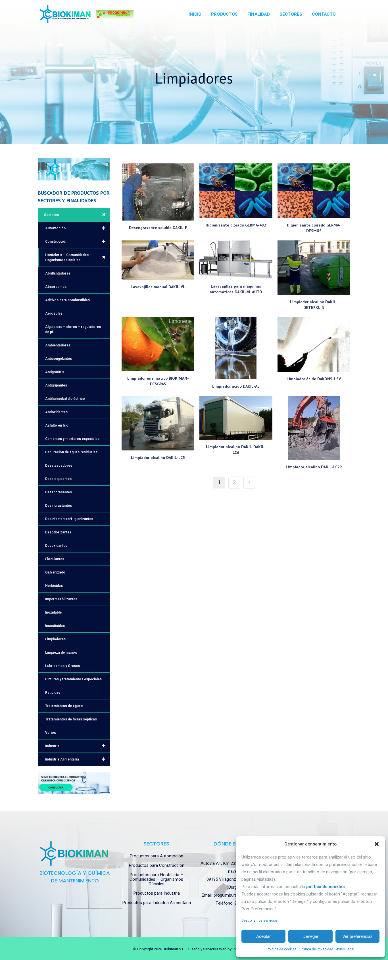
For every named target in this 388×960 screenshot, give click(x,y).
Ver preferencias (357, 936)
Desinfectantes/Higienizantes (69, 518)
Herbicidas (54, 585)
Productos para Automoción (156, 856)
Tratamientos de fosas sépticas (71, 719)
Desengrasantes (58, 492)
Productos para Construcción (156, 865)
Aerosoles (53, 313)
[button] (376, 844)
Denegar (310, 936)
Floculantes (54, 559)
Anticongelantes (58, 358)
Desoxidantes (56, 545)
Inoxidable (53, 612)
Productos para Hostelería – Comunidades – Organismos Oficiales (156, 879)
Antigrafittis (54, 372)
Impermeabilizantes (61, 599)
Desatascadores (58, 465)
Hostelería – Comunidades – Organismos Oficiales (68, 257)
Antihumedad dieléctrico (65, 398)
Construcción (56, 241)
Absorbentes (55, 286)
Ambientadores (57, 345)
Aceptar (263, 936)
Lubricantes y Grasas (62, 665)
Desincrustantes (58, 505)
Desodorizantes (58, 532)
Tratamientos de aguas (64, 705)
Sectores (51, 214)
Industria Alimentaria (62, 759)
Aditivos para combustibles (67, 300)
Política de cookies (282, 949)
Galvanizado (55, 572)
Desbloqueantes (58, 478)
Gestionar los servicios (259, 920)
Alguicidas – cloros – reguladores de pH (73, 329)
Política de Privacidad (316, 949)
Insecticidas (55, 625)
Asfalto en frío (56, 425)
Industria (52, 746)
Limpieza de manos (61, 652)
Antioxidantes (56, 412)
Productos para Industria (156, 893)
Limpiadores (55, 639)
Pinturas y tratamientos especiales (73, 679)
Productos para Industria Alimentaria (156, 902)
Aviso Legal (345, 949)
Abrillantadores (57, 273)
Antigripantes (56, 385)
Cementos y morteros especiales (72, 438)
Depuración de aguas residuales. (71, 452)
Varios (50, 732)
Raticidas (52, 692)
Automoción (55, 228)
